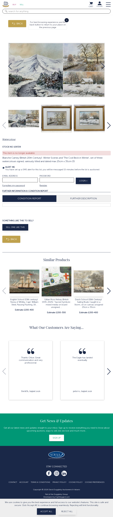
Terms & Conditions (40, 482)
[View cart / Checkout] (91, 3)
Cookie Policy (76, 482)
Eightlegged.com (62, 497)
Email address (10, 176)
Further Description (83, 198)
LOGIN (99, 6)
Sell (22, 5)
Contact (13, 482)
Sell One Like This (15, 227)
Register (43, 185)
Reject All (67, 511)
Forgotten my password (13, 185)
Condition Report (29, 198)
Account (23, 482)
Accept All (46, 511)
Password (45, 176)
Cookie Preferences (94, 482)
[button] (10, 66)
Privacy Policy (59, 482)
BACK (19, 23)
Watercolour (9, 139)
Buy (14, 5)
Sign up (56, 438)
